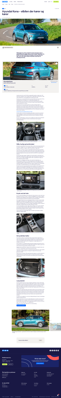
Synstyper (35, 385)
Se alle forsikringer (23, 384)
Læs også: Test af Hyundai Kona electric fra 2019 (24, 111)
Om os (35, 373)
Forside (3, 4)
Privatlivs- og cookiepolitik (5, 396)
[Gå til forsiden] (5, 1)
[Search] (52, 1)
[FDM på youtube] (58, 350)
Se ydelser (48, 384)
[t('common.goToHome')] (5, 350)
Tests (9, 4)
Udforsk (6, 4)
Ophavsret (12, 396)
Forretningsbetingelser (18, 396)
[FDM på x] (52, 350)
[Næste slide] (50, 320)
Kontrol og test (36, 384)
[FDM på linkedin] (56, 350)
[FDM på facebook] (50, 350)
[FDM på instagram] (54, 350)
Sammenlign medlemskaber (50, 373)
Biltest (12, 4)
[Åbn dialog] (56, 63)
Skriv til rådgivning (23, 373)
